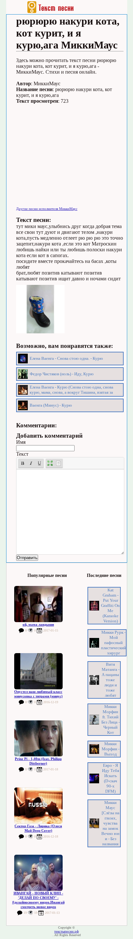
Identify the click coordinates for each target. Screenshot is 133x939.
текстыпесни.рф (66, 931)
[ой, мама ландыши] (38, 604)
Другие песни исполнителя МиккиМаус (46, 209)
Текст (22, 454)
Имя (21, 442)
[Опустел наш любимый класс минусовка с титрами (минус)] (38, 671)
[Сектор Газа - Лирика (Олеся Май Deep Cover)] (38, 806)
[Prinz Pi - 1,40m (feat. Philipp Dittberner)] (38, 738)
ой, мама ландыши (38, 624)
